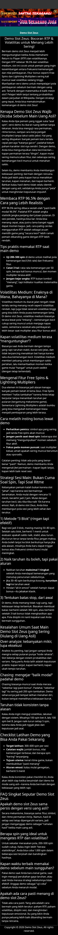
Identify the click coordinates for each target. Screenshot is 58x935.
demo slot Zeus (20, 51)
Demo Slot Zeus (29, 32)
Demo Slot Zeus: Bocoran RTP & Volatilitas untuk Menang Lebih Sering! (29, 42)
